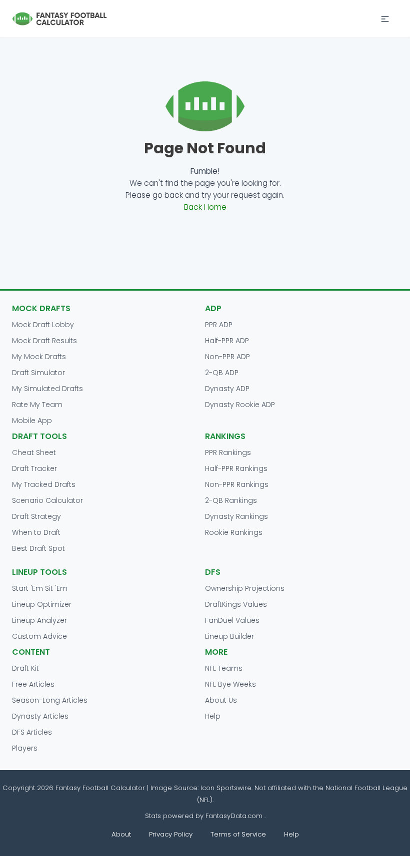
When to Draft (36, 532)
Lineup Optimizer (42, 604)
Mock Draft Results (44, 341)
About (121, 834)
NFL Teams (223, 668)
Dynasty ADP (227, 389)
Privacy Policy (170, 834)
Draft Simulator (38, 373)
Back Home (205, 207)
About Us (221, 700)
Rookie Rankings (233, 532)
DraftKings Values (236, 604)
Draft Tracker (34, 468)
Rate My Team (37, 405)
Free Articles (33, 684)
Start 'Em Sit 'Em (40, 588)
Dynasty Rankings (236, 516)
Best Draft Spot (38, 548)
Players (25, 748)
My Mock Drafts (39, 357)
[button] (385, 19)
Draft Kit (25, 668)
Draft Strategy (36, 516)
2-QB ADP (221, 373)
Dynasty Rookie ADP (240, 405)
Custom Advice (39, 636)
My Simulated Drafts (47, 389)
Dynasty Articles (40, 716)
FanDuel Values (232, 620)
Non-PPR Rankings (236, 484)
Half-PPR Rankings (236, 468)
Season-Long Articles (50, 700)
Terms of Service (238, 834)
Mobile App (32, 421)
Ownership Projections (244, 588)
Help (212, 716)
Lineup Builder (229, 636)
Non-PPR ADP (227, 357)
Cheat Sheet (34, 452)
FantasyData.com (235, 816)
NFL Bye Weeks (230, 684)
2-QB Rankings (231, 500)
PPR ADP (218, 325)
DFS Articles (32, 732)
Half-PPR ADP (227, 341)
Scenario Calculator (47, 500)
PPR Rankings (228, 452)
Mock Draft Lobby (43, 325)
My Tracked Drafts (44, 484)
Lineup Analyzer (39, 620)
